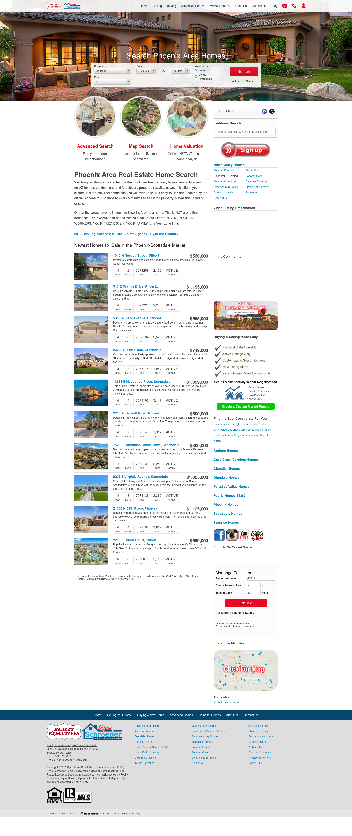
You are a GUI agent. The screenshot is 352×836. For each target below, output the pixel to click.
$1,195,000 (197, 286)
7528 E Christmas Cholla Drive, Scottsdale (146, 445)
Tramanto (251, 192)
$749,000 (199, 350)
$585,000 (199, 318)
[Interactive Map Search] (141, 116)
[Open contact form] (284, 5)
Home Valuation (186, 146)
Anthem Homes (226, 450)
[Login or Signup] (304, 5)
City (96, 77)
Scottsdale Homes (228, 513)
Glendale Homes (226, 477)
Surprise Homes (226, 522)
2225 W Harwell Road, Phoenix (137, 413)
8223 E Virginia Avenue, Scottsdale (140, 477)
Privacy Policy (80, 782)
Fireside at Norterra (257, 187)
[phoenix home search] (246, 670)
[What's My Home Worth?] (187, 116)
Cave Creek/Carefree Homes (236, 459)
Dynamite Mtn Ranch (226, 187)
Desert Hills (220, 198)
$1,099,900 (197, 382)
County (98, 66)
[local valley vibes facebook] (257, 534)
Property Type (202, 66)
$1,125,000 (197, 508)
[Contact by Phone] (294, 5)
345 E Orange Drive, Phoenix (135, 286)
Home (202, 70)
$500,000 (199, 413)
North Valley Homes (229, 164)
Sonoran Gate (254, 176)
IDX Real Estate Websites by (63, 813)
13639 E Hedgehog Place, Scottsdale (141, 381)
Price (139, 66)
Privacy (136, 813)
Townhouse (205, 78)
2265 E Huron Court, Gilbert (134, 540)
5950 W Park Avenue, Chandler (137, 318)
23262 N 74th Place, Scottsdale (137, 350)
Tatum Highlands (223, 192)
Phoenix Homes (226, 504)
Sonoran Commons (225, 181)
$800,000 (199, 445)
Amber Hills (252, 170)
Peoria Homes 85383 (230, 495)
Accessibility (110, 813)
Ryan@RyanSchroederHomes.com (67, 760)
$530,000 (199, 255)
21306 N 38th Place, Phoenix (135, 508)
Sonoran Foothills (224, 170)
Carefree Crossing (256, 181)
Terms (124, 813)
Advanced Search (243, 81)
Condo (202, 74)
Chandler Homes (227, 468)
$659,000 (199, 540)
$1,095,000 (197, 477)
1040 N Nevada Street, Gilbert (136, 255)
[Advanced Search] (95, 116)
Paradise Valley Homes (232, 486)
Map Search (141, 146)
